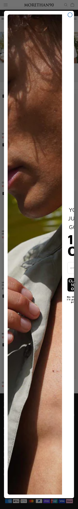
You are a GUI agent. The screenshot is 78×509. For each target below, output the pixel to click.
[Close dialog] (70, 15)
